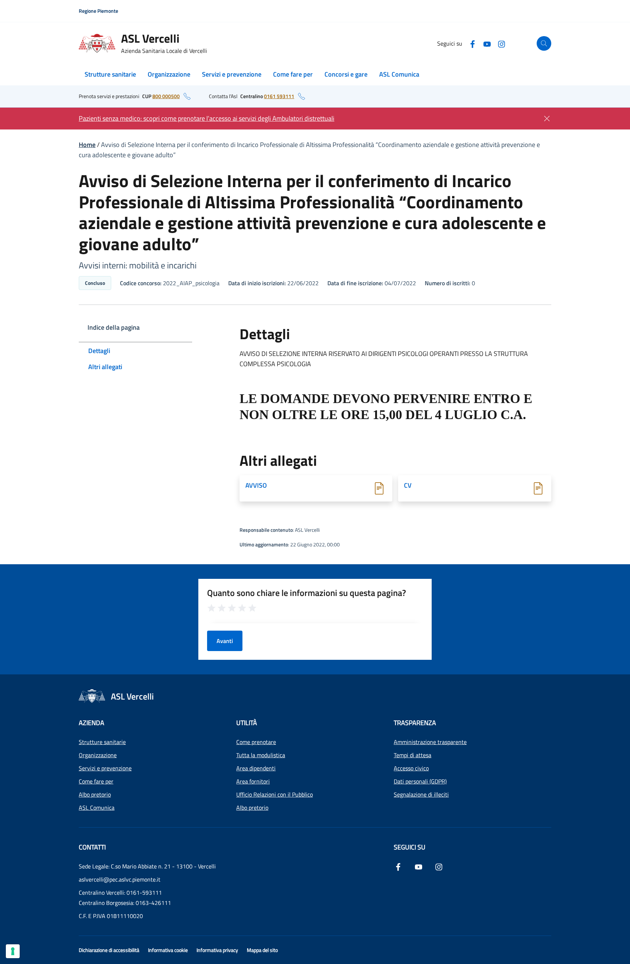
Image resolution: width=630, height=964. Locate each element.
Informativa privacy (217, 950)
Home (87, 145)
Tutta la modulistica (260, 755)
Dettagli (99, 351)
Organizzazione (169, 74)
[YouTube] (487, 43)
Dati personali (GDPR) (420, 781)
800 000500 (166, 96)
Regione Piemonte (98, 11)
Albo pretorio (95, 794)
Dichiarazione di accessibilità (109, 950)
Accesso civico (411, 768)
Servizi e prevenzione (231, 74)
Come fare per (293, 74)
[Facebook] (472, 43)
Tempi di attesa (412, 755)
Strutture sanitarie (110, 74)
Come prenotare (256, 741)
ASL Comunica (399, 74)
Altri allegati (105, 367)
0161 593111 (279, 96)
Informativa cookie (168, 950)
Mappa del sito (262, 950)
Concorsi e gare (346, 74)
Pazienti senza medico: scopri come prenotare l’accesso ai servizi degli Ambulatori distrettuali (206, 118)
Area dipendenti (256, 768)
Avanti (225, 640)
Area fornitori (253, 781)
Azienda (91, 723)
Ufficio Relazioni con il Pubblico (274, 794)
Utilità (246, 723)
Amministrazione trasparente (430, 741)
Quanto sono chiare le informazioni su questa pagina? (306, 593)
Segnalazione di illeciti (421, 794)
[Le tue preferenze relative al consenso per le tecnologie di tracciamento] (13, 951)
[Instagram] (501, 43)
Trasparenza (415, 723)
